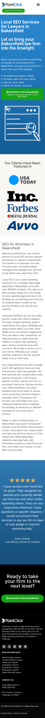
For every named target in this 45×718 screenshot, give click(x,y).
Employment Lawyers (10, 667)
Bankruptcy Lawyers (10, 670)
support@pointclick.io (11, 685)
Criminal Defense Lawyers (12, 660)
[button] (38, 4)
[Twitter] (25, 646)
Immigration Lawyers (10, 665)
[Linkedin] (15, 646)
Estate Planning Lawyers (11, 672)
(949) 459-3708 (8, 687)
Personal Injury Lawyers (11, 657)
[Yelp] (9, 646)
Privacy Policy (6, 713)
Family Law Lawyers (10, 662)
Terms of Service (20, 713)
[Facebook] (20, 646)
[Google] (4, 646)
